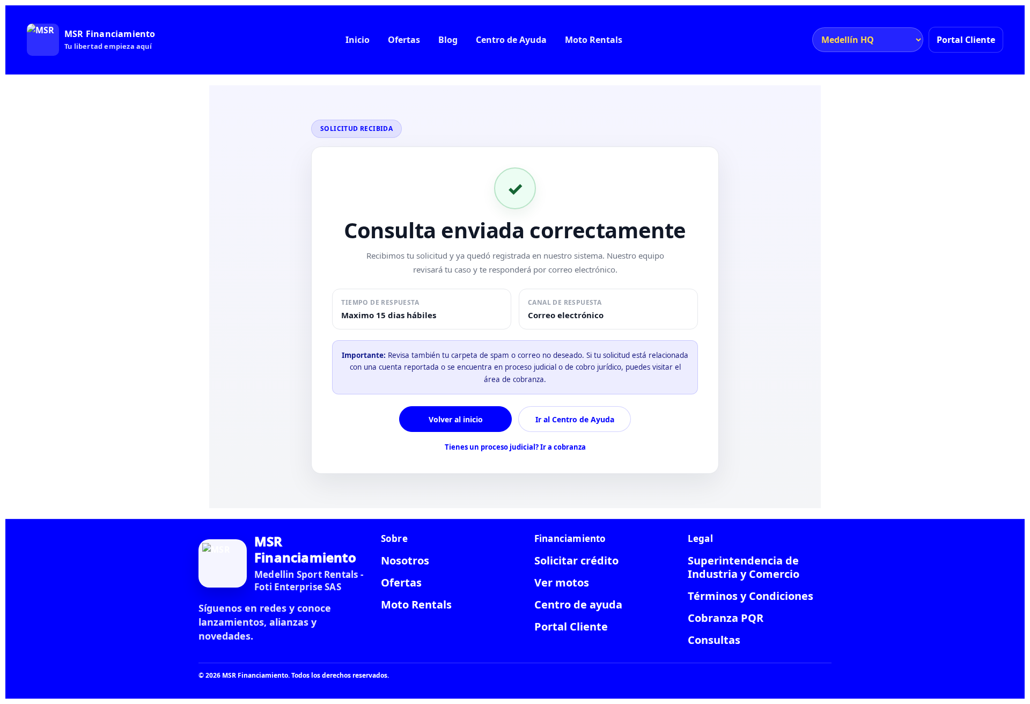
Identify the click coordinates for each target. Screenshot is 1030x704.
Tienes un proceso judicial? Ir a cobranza (515, 447)
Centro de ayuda (578, 604)
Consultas (714, 640)
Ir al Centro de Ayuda (574, 419)
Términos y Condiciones (750, 596)
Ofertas (404, 40)
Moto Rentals (593, 40)
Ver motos (561, 582)
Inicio (357, 40)
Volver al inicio (456, 419)
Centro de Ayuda (511, 40)
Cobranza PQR (725, 618)
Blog (448, 40)
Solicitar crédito (576, 560)
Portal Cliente (966, 40)
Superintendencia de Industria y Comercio (743, 567)
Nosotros (405, 560)
